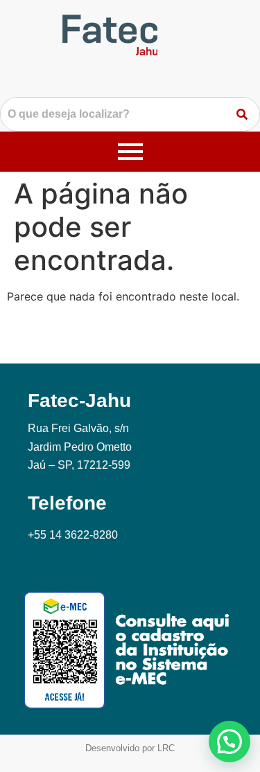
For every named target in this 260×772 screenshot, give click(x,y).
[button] (229, 741)
